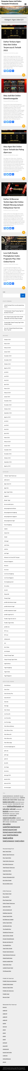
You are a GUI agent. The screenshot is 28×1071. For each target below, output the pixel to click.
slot (5, 643)
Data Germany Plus (8, 693)
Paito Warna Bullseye (9, 726)
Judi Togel (6, 553)
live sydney (6, 586)
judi (23, 806)
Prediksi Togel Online (9, 622)
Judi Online (6, 545)
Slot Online (6, 647)
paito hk (6, 758)
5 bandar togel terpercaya (8, 795)
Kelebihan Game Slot (7, 913)
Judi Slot (6, 549)
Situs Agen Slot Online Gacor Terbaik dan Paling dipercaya (13, 149)
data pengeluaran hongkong (10, 512)
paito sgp (6, 754)
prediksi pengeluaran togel (10, 610)
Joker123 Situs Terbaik (8, 935)
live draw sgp (6, 813)
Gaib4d (5, 528)
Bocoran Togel (6, 997)
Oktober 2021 (7, 458)
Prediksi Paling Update (8, 984)
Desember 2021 (7, 449)
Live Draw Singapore (9, 577)
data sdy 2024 (7, 783)
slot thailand (7, 651)
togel (4, 835)
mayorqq (17, 813)
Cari (4, 292)
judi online (6, 809)
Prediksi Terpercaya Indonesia (9, 981)
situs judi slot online (20, 819)
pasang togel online (9, 818)
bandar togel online (9, 802)
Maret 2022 (7, 437)
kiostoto (5, 811)
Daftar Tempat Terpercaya (9, 903)
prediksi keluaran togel (9, 606)
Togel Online (7, 671)
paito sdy (6, 750)
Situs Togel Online (7, 857)
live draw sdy (16, 811)
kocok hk (6, 763)
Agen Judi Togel (6, 797)
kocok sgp (6, 767)
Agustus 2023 (7, 368)
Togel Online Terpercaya (8, 861)
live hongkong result (8, 581)
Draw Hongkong (8, 524)
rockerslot (5, 1055)
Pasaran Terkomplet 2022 (8, 877)
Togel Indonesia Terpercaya (9, 955)
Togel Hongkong (8, 667)
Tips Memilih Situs (7, 929)
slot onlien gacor (13, 821)
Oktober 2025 (7, 339)
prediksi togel (6, 819)
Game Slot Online (7, 906)
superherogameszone (11, 827)
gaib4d (4, 1023)
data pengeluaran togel (9, 520)
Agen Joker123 (7, 483)
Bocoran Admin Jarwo (8, 883)
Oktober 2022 (7, 409)
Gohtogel (6, 541)
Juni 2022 (6, 425)
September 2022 (8, 413)
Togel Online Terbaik (7, 948)
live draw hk (11, 811)
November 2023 (7, 360)
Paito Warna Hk (7, 734)
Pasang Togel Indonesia (8, 951)
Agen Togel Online (8, 492)
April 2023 (6, 384)
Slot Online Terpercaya (8, 864)
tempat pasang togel (10, 829)
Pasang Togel (7, 598)
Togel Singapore (8, 675)
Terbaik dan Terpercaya (8, 932)
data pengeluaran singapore (10, 516)
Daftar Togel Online (7, 922)
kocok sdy (6, 771)
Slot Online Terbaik (7, 880)
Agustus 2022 (7, 417)
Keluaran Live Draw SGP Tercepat (11, 557)
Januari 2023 (7, 396)
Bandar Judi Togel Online (10, 799)
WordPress (15, 1069)
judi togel (13, 809)
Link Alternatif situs (7, 926)
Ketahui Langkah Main (8, 961)
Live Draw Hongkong (9, 573)
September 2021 (8, 462)
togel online (8, 838)
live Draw (6, 569)
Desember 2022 (7, 400)
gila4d (4, 1029)
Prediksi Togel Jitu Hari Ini (10, 618)
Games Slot (6, 533)
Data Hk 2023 (7, 697)
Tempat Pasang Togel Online (10, 659)
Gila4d (5, 537)
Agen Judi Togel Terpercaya (14, 797)
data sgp (4, 806)
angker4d (22, 797)
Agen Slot (6, 488)
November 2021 (7, 453)
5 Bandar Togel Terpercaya (10, 475)
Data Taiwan (7, 709)
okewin (4, 1062)
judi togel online (19, 809)
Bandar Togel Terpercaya (8, 854)
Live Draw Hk (7, 714)
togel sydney (19, 841)
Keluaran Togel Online (8, 987)
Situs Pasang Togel (7, 900)
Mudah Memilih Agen (7, 958)
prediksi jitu (18, 817)
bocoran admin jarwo (9, 504)
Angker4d (6, 496)
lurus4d (6, 590)
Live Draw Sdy (7, 718)
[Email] (10, 71)
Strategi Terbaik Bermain (8, 938)
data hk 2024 (7, 779)
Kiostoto (6, 565)
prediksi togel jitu (13, 819)
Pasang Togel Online (7, 916)
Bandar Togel (7, 500)
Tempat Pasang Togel (9, 655)
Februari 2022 (7, 441)
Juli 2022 (6, 421)
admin (16, 53)
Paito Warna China (8, 730)
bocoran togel (5, 803)
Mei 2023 (6, 380)
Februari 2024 (7, 347)
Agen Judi (21, 795)
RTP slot (6, 635)
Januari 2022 (7, 445)
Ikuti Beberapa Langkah (8, 919)
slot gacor (7, 821)
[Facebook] (4, 71)
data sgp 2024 (7, 775)
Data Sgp (6, 705)
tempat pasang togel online (12, 832)
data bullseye (10, 803)
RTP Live (6, 630)
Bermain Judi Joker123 (8, 942)
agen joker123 (16, 795)
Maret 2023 (7, 388)
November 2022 (7, 404)
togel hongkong (12, 835)
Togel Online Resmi (7, 874)
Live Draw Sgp (7, 722)
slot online (7, 824)
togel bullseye (7, 663)
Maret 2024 (7, 343)
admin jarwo (7, 479)
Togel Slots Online (7, 870)
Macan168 (6, 594)
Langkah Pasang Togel (8, 967)
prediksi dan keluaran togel (10, 602)
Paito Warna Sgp (8, 742)
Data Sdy (6, 701)
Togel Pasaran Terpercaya (9, 867)
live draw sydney (12, 813)
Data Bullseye (7, 685)
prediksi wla (6, 626)
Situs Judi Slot (6, 897)
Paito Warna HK (6, 815)
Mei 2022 (6, 429)
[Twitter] (7, 71)
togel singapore (8, 841)
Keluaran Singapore (8, 561)
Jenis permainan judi (7, 909)
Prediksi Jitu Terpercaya (8, 990)
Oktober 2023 (7, 364)
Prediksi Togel (6, 994)
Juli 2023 (6, 372)
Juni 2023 (6, 376)
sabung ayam (7, 639)
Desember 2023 (7, 355)
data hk (22, 803)
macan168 (5, 1046)
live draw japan (7, 787)
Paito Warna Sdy (8, 738)
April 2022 (6, 433)
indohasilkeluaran (14, 806)
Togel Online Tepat (7, 964)
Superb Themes (22, 1069)
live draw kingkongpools (9, 746)
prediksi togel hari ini (9, 614)
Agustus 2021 (7, 466)
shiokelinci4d (6, 1049)
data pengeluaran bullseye (10, 508)
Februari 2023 (7, 392)
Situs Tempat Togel (7, 893)
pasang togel (12, 815)
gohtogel (5, 1042)
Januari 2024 (7, 351)
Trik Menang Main (7, 971)
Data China (6, 689)
